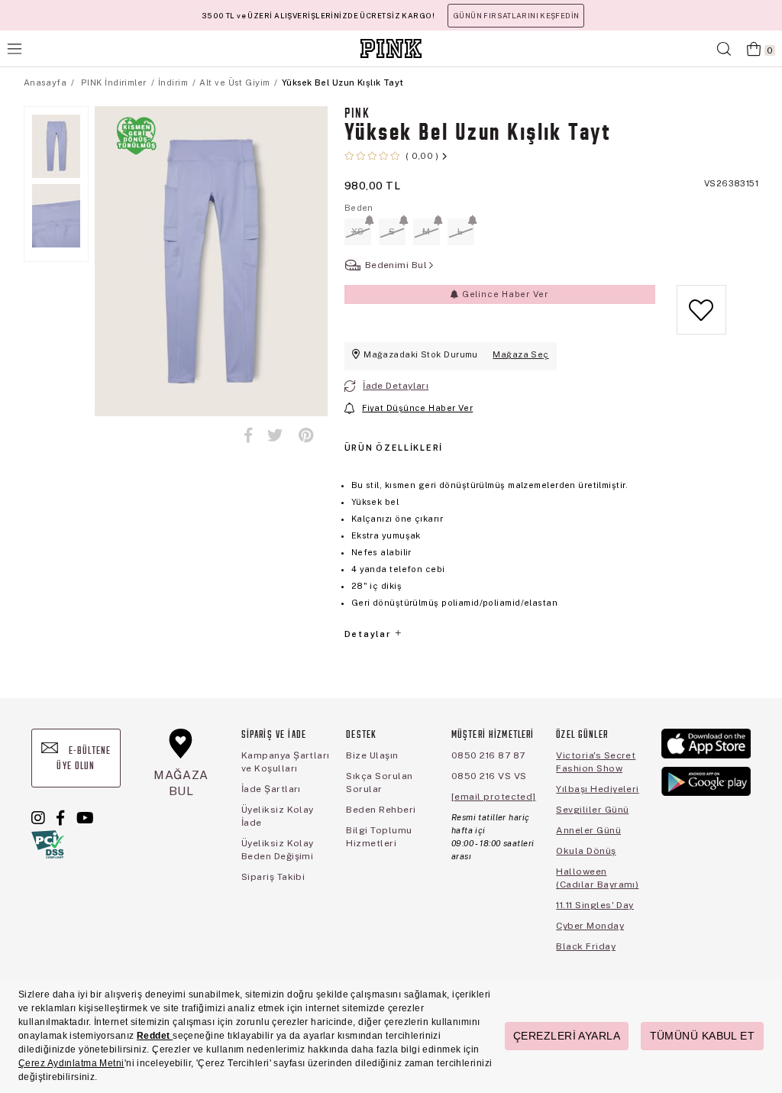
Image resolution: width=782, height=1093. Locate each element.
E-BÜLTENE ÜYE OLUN (84, 758)
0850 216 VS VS (489, 776)
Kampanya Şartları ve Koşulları (285, 762)
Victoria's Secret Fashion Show (595, 762)
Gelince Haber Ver (503, 294)
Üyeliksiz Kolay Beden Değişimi (277, 850)
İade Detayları (395, 385)
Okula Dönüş (586, 851)
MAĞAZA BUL (180, 782)
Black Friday (586, 946)
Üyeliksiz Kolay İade (277, 816)
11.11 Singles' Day (595, 905)
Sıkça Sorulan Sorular (379, 782)
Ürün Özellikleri (393, 447)
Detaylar (368, 634)
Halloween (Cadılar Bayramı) (597, 878)
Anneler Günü (588, 830)
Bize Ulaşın (372, 755)
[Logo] (391, 48)
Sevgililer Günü (592, 809)
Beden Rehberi (380, 809)
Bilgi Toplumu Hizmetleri (379, 837)
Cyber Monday (590, 925)
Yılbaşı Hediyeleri (597, 789)
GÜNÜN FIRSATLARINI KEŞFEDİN (516, 15)
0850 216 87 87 (488, 755)
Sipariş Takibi (273, 876)
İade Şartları (271, 789)
